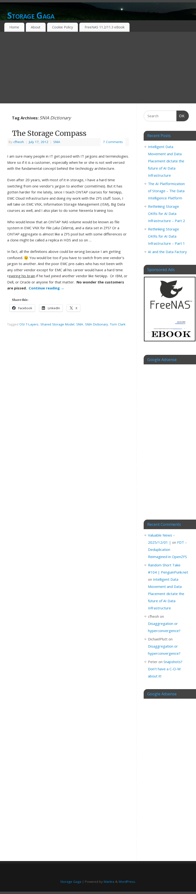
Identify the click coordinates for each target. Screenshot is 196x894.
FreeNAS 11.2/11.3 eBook (105, 27)
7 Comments (113, 142)
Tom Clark (117, 324)
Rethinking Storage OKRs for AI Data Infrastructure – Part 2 (166, 213)
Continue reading (46, 288)
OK (180, 116)
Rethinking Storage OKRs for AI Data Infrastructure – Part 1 (166, 236)
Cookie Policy (62, 27)
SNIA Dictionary (96, 324)
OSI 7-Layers (28, 324)
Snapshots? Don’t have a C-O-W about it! (165, 668)
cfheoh (18, 142)
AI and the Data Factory (167, 251)
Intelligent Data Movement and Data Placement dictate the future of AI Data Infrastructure (166, 161)
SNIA (56, 142)
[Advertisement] (98, 67)
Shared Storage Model (57, 324)
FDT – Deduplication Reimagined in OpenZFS (167, 549)
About (35, 27)
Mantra (109, 881)
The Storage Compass (49, 133)
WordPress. (127, 881)
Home (14, 27)
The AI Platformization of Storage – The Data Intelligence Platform (166, 190)
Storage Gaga (30, 15)
